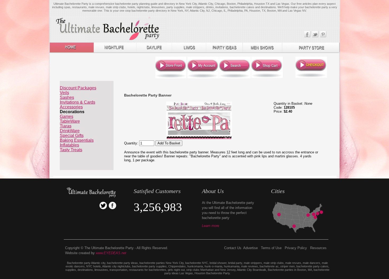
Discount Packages (78, 88)
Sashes (67, 97)
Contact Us (232, 248)
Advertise (250, 248)
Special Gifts (72, 135)
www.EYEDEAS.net (111, 253)
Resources (318, 248)
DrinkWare (70, 131)
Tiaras (65, 126)
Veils (64, 92)
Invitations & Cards (77, 102)
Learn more (210, 226)
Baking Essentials (77, 140)
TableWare (70, 121)
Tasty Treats (71, 150)
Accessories (71, 107)
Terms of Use (271, 248)
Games (66, 116)
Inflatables (69, 145)
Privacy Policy (296, 248)
